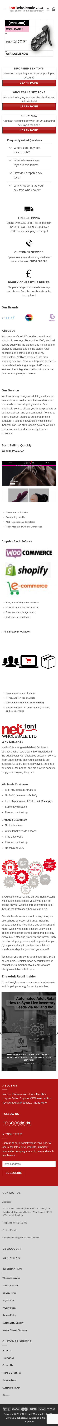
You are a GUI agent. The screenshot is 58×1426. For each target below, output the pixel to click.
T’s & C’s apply (27, 227)
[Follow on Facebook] (5, 1123)
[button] (4, 9)
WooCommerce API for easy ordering (25, 703)
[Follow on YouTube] (28, 1123)
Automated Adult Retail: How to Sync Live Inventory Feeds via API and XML (29, 1057)
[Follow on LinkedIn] (22, 1123)
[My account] (48, 9)
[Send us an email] (17, 1123)
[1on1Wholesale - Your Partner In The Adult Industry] (26, 9)
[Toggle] (10, 148)
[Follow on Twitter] (11, 1123)
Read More (40, 1102)
